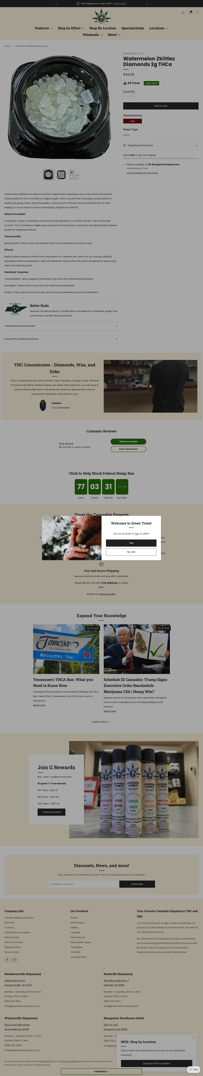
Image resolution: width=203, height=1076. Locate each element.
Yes (131, 543)
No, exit (131, 552)
